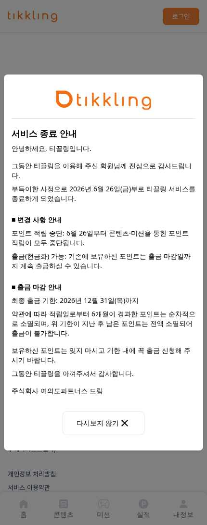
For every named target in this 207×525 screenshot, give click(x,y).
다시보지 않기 (98, 422)
